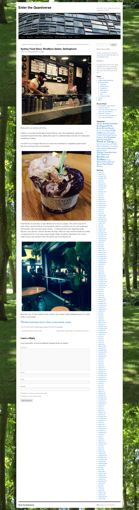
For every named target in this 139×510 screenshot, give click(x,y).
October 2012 (101, 420)
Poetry (108, 154)
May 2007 (101, 487)
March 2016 (101, 344)
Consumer (111, 133)
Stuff (107, 157)
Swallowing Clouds (105, 96)
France (115, 142)
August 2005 (101, 498)
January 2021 (101, 231)
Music (70, 37)
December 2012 (102, 416)
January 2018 (101, 301)
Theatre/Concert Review (106, 161)
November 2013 (102, 399)
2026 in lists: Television (104, 113)
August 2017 (101, 311)
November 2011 (102, 428)
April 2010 (101, 450)
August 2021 (101, 223)
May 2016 (101, 340)
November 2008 (102, 459)
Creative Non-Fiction (104, 135)
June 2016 (101, 338)
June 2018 (101, 291)
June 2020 (101, 244)
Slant (101, 94)
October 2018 (101, 283)
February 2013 (102, 412)
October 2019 (101, 260)
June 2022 (101, 209)
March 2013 (101, 410)
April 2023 (101, 197)
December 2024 (102, 186)
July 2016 (100, 336)
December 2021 (102, 219)
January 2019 (101, 278)
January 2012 (101, 426)
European (112, 137)
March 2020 (101, 250)
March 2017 (101, 321)
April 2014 (101, 389)
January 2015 (101, 371)
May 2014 (101, 387)
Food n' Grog (39, 327)
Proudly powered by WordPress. (107, 505)
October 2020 (101, 237)
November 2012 (102, 418)
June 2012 (101, 422)
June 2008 (101, 469)
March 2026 (101, 174)
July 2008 (100, 467)
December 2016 (102, 326)
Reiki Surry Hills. (104, 57)
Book (110, 125)
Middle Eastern (112, 148)
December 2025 (102, 178)
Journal (115, 146)
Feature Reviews (104, 90)
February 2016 (102, 346)
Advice (99, 123)
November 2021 (102, 221)
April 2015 (101, 366)
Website (23, 386)
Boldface (100, 66)
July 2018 (100, 289)
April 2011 (101, 438)
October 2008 (101, 461)
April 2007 (101, 489)
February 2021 (102, 229)
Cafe (113, 130)
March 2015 (101, 367)
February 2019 (102, 276)
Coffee (99, 132)
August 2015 (101, 358)
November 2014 (102, 375)
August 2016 (101, 334)
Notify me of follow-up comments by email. (34, 393)
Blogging (103, 125)
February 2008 (102, 473)
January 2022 (101, 217)
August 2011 (101, 434)
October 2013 (101, 401)
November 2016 (102, 328)
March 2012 (101, 424)
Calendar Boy (103, 88)
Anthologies (103, 84)
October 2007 (101, 479)
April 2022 (101, 213)
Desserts (114, 135)
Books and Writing (60, 37)
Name (23, 372)
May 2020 (101, 246)
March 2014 (101, 391)
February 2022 (102, 215)
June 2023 (101, 195)
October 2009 (101, 454)
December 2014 (102, 373)
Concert (105, 133)
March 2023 (101, 199)
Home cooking (101, 146)
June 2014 (101, 385)
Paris (103, 154)
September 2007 (102, 481)
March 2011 (101, 440)
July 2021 (100, 225)
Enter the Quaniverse (34, 7)
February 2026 (102, 176)
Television (108, 160)
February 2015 (102, 369)
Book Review (102, 128)
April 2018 (101, 295)
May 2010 (101, 448)
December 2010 (102, 444)
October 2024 (101, 188)
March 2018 (101, 297)
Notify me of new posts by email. (31, 396)
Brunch (108, 130)
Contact (77, 37)
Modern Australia (102, 150)
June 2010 (101, 446)
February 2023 (102, 201)
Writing (100, 166)
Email (23, 379)
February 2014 (102, 393)
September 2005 (102, 497)
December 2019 (102, 256)
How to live (109, 146)
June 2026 (101, 172)
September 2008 (102, 463)
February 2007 (102, 493)
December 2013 (102, 397)
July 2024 (100, 190)
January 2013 (101, 414)
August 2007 (101, 483)
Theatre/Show (102, 164)
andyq (42, 51)
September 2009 (102, 455)
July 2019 (100, 266)
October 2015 (101, 354)
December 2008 (102, 457)
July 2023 (100, 194)
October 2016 (101, 330)
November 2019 (102, 258)
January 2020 (101, 254)
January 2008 (101, 475)
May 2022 (101, 211)
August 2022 (101, 207)
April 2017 (101, 319)
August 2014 (101, 381)
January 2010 (101, 452)
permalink (60, 327)
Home (23, 37)
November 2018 (102, 281)
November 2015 (102, 352)
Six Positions (103, 92)
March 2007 (101, 491)
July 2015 (100, 360)
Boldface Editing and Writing (44, 37)
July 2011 (100, 436)
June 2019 (101, 268)
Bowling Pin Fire (104, 86)
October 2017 (101, 307)
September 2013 (102, 403)
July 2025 (100, 180)
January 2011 (101, 442)
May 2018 (101, 293)
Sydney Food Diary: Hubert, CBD (31, 44)
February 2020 (102, 252)
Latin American (102, 148)
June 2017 (101, 315)
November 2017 (102, 305)
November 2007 (102, 477)
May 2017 (101, 317)
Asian (106, 123)
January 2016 (101, 348)
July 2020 (100, 242)
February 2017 (102, 323)
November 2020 (102, 235)
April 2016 (101, 342)
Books (111, 128)
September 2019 (102, 262)
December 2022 (102, 205)
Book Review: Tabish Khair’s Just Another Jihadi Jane (73, 44)
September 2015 (102, 356)
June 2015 (101, 362)
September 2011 (102, 432)
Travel (110, 163)
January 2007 (101, 495)
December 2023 (102, 192)
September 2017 (102, 309)
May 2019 (101, 270)
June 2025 (101, 182)
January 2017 (101, 324)
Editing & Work (102, 137)
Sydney (45, 327)
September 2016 (102, 332)
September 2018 (102, 285)
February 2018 (102, 299)
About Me (30, 37)
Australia (113, 123)
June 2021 (101, 227)
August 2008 (101, 465)
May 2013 (101, 407)
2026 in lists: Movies (103, 107)
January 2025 (101, 184)
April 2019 (101, 272)
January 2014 (101, 395)
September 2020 (102, 238)
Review (101, 156)
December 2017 (102, 303)
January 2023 (101, 203)
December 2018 (102, 280)
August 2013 (101, 405)
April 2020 (101, 248)
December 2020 (102, 233)
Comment (24, 347)
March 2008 (101, 471)
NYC (99, 154)
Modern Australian (105, 152)
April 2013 (101, 409)
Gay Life (99, 144)
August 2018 (101, 287)
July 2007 (100, 485)
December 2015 (102, 350)
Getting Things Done (107, 144)
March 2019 (101, 274)
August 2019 (101, 264)
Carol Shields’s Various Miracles (106, 106)
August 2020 (101, 240)
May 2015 (101, 364)
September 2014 (102, 379)
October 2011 (101, 430)
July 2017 (100, 313)
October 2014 (101, 377)
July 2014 (100, 383)
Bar (98, 125)
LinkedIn (108, 68)
